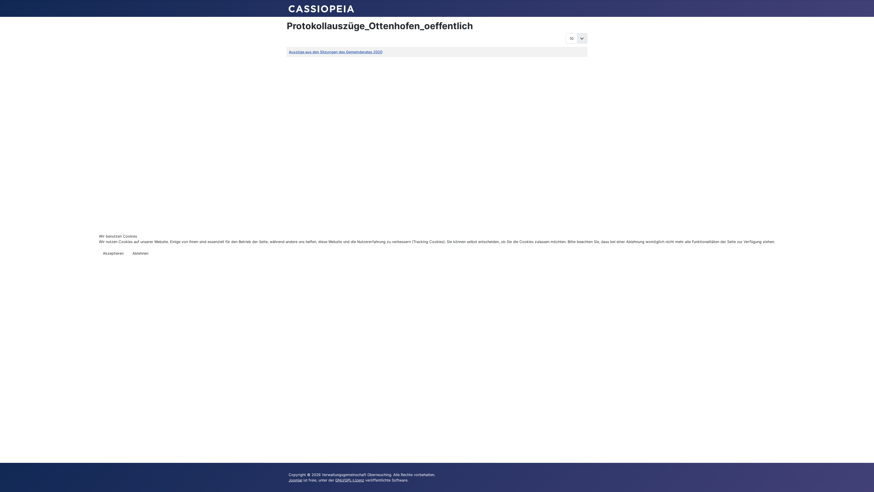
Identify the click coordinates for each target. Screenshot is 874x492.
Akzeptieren (113, 253)
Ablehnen (140, 253)
